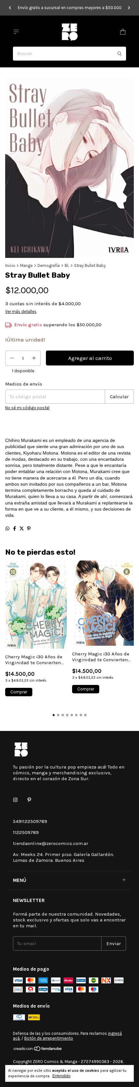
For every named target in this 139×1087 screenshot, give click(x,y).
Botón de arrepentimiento (48, 1038)
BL (67, 265)
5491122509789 (30, 821)
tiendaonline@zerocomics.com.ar (50, 843)
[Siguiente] (129, 7)
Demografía (48, 265)
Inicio (10, 265)
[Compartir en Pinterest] (29, 528)
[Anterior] (10, 7)
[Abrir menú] (16, 32)
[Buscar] (119, 54)
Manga (26, 265)
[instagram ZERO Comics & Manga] (15, 800)
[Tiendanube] (38, 1049)
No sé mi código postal (27, 407)
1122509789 (26, 832)
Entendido (61, 1076)
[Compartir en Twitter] (21, 528)
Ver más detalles (21, 311)
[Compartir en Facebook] (14, 528)
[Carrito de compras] (123, 32)
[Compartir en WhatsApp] (7, 528)
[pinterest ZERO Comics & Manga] (29, 800)
